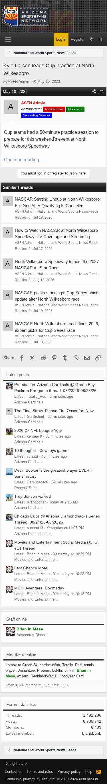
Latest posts (17, 374)
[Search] (100, 39)
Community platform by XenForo (52, 779)
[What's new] (91, 39)
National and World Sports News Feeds (67, 211)
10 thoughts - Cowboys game (40, 450)
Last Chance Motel (31, 568)
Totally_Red (72, 665)
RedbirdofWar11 (43, 676)
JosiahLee (26, 670)
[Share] (94, 91)
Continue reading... (23, 159)
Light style (17, 763)
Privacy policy (69, 771)
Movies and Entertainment (36, 559)
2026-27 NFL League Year (38, 430)
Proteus (43, 670)
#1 (102, 91)
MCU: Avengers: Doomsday (39, 588)
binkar (69, 670)
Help (88, 771)
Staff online (16, 619)
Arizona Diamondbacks (33, 534)
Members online (21, 654)
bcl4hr (57, 670)
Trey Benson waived (32, 496)
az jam (22, 676)
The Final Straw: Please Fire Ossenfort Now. (54, 410)
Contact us (14, 771)
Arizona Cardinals (28, 402)
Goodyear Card (71, 676)
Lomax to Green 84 (21, 665)
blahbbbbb (91, 733)
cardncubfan (50, 665)
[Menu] (8, 39)
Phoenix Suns (25, 488)
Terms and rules (40, 771)
